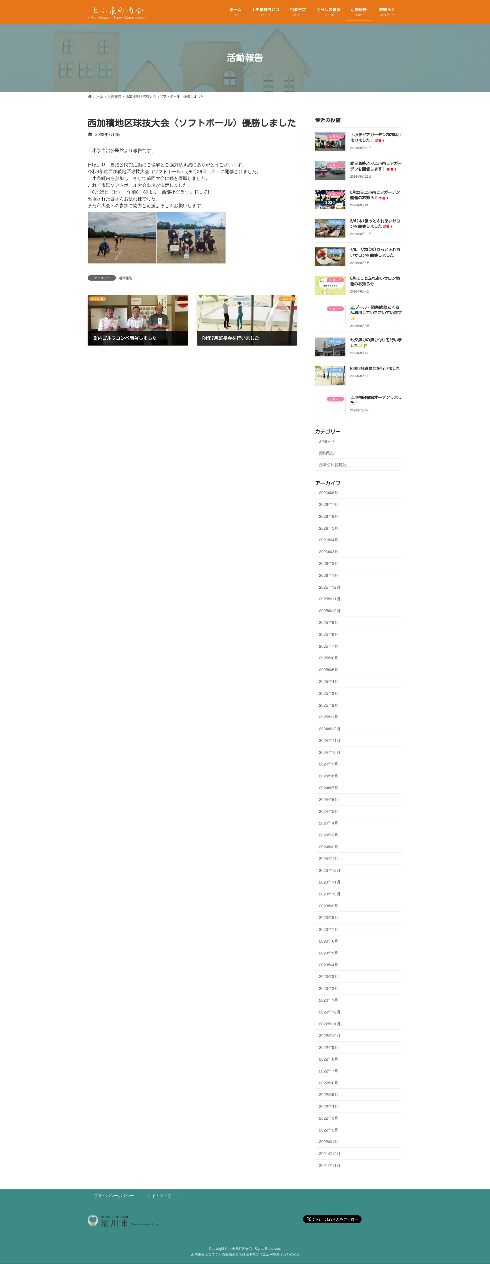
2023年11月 (330, 882)
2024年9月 (328, 764)
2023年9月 (328, 905)
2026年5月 (328, 528)
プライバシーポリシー (114, 1195)
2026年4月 (328, 539)
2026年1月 (328, 575)
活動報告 (125, 277)
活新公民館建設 (333, 464)
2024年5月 (328, 811)
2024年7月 (328, 787)
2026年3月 (328, 551)
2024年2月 (328, 846)
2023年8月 (328, 917)
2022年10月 (330, 1035)
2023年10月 (330, 894)
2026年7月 (328, 504)
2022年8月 (328, 1059)
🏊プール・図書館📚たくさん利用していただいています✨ (376, 312)
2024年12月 (330, 728)
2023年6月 (328, 941)
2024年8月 (328, 776)
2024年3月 (328, 835)
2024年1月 (328, 858)
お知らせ (327, 440)
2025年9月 (328, 622)
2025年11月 (330, 598)
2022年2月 (328, 1129)
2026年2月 (328, 563)
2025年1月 (328, 717)
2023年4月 (328, 964)
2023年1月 (328, 1000)
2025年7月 (328, 646)
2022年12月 (330, 1012)
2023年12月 (330, 870)
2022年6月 (328, 1082)
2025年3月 (328, 693)
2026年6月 (328, 516)
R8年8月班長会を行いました (375, 369)
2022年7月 (328, 1071)
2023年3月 (328, 976)
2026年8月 (328, 492)
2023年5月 (328, 953)
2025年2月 (328, 705)
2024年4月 (328, 823)
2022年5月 (328, 1094)
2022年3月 (328, 1118)
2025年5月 (328, 669)
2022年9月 (328, 1047)
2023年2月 (328, 988)
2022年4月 (328, 1106)
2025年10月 (330, 610)
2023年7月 (328, 929)
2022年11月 (330, 1023)
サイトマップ (159, 1195)
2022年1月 (328, 1141)
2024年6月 (328, 799)
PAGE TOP (473, 1220)
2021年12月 (330, 1153)
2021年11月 (330, 1165)
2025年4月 (328, 681)
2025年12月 (330, 587)
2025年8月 (328, 634)
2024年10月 (330, 752)
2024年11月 (330, 740)
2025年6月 (328, 658)
